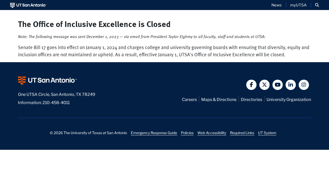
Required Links (242, 132)
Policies (187, 132)
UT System (267, 132)
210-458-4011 (56, 102)
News (276, 5)
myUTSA (298, 5)
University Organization (289, 99)
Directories (251, 99)
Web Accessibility (211, 132)
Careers (189, 99)
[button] (317, 5)
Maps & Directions (218, 99)
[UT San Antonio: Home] (28, 5)
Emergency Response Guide (154, 132)
